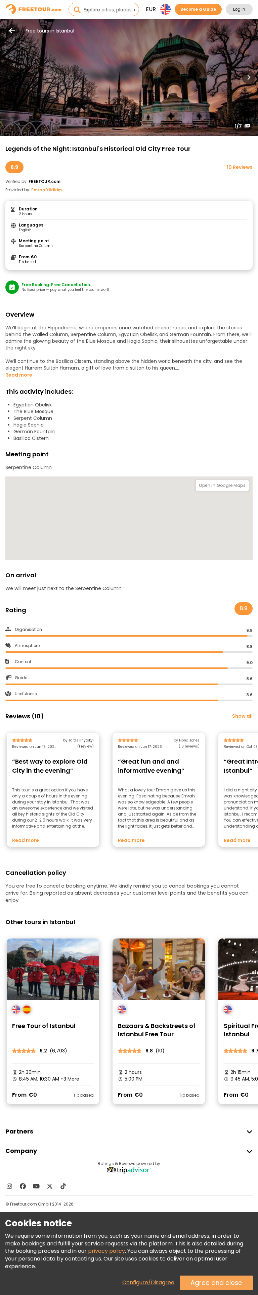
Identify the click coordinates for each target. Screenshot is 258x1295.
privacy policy (106, 1251)
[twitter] (50, 1186)
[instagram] (9, 1186)
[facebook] (23, 1186)
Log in (239, 9)
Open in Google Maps (222, 485)
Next (248, 77)
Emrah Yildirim (46, 190)
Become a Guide (198, 9)
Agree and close (216, 1282)
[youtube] (36, 1186)
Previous (9, 77)
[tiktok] (63, 1186)
